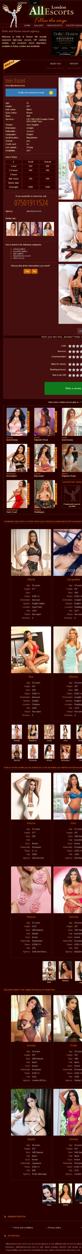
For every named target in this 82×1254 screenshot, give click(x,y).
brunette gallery (20, 251)
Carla (49, 740)
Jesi (65, 740)
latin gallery (18, 253)
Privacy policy (54, 1227)
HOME (27, 25)
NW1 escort (18, 258)
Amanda (33, 760)
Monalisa (65, 760)
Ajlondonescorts (34, 211)
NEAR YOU (55, 66)
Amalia (17, 740)
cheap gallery (19, 249)
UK (35, 3)
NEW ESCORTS (55, 25)
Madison (33, 740)
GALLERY (38, 25)
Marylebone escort (22, 256)
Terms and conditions (23, 1227)
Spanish (30, 131)
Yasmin (16, 760)
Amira (49, 760)
